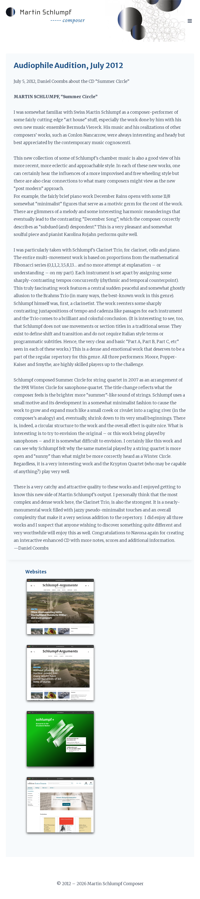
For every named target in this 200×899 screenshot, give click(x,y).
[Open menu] (189, 21)
